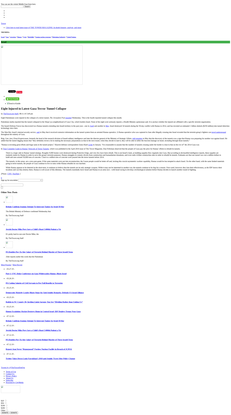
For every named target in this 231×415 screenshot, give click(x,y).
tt (1, 178)
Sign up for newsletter (9, 180)
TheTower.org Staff (11, 114)
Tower (3, 23)
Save (20, 92)
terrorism (13, 37)
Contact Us (10, 374)
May (107, 126)
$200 (3, 408)
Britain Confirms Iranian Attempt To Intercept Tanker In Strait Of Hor (35, 207)
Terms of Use (11, 372)
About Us (9, 378)
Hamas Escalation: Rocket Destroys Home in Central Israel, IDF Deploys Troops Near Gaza (43, 311)
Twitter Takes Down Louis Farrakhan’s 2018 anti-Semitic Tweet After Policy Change (40, 359)
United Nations (71, 37)
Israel (2, 37)
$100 (3, 406)
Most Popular (6, 265)
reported (68, 118)
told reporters (137, 138)
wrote (90, 145)
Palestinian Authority (58, 37)
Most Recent (17, 265)
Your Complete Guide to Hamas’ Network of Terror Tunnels (26, 149)
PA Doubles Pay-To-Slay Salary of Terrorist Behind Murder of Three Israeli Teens (39, 252)
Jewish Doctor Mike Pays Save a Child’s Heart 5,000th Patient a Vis (33, 229)
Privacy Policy (11, 376)
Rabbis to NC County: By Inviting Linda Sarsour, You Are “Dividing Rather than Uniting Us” (44, 302)
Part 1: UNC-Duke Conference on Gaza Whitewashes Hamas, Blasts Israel (36, 274)
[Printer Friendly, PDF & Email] (12, 100)
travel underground (219, 132)
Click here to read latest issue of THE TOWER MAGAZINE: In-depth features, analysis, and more (43, 28)
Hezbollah (31, 37)
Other (3, 410)
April (92, 126)
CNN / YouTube (13, 174)
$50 (2, 403)
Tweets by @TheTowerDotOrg (13, 368)
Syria (24, 37)
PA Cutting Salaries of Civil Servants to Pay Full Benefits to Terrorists (34, 283)
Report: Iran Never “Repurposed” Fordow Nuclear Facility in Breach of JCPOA (39, 349)
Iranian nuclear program (43, 37)
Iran (7, 37)
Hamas (19, 37)
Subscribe (9, 380)
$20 (2, 401)
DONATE (5, 413)
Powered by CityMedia (14, 382)
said (38, 132)
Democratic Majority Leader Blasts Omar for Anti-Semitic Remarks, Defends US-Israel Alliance (45, 293)
